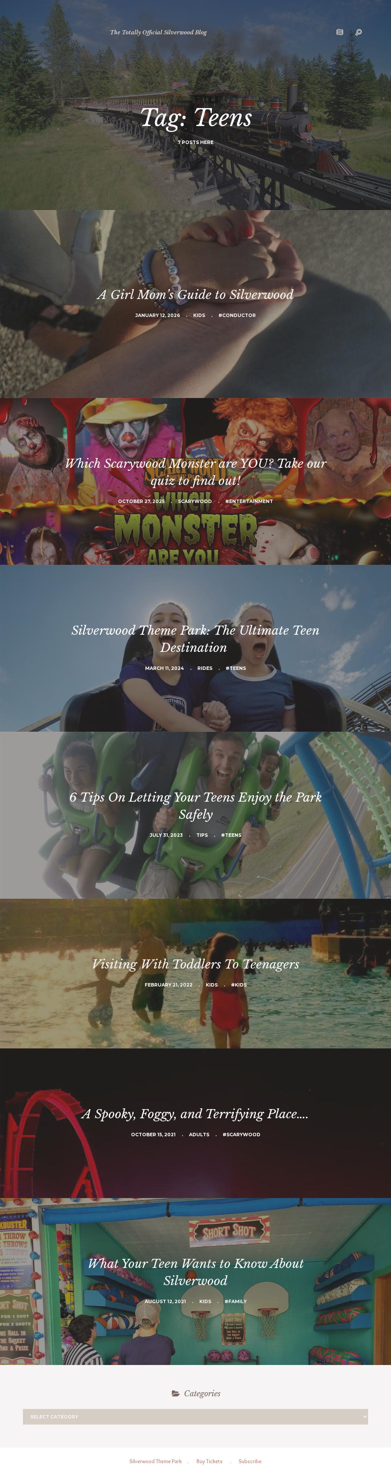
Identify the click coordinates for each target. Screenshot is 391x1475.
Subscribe (250, 1461)
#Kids (239, 985)
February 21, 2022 (168, 985)
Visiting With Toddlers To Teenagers (195, 964)
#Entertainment (249, 501)
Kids (199, 315)
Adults (199, 1134)
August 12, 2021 (165, 1301)
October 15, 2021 (153, 1134)
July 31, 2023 (166, 835)
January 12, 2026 (157, 315)
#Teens (236, 668)
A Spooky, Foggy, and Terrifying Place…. (195, 1114)
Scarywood (195, 501)
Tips (202, 835)
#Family (236, 1301)
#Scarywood (241, 1134)
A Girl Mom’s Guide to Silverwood (196, 294)
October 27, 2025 (141, 501)
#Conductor (237, 315)
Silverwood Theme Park (155, 1461)
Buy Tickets (210, 1461)
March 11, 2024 (164, 668)
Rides (204, 668)
